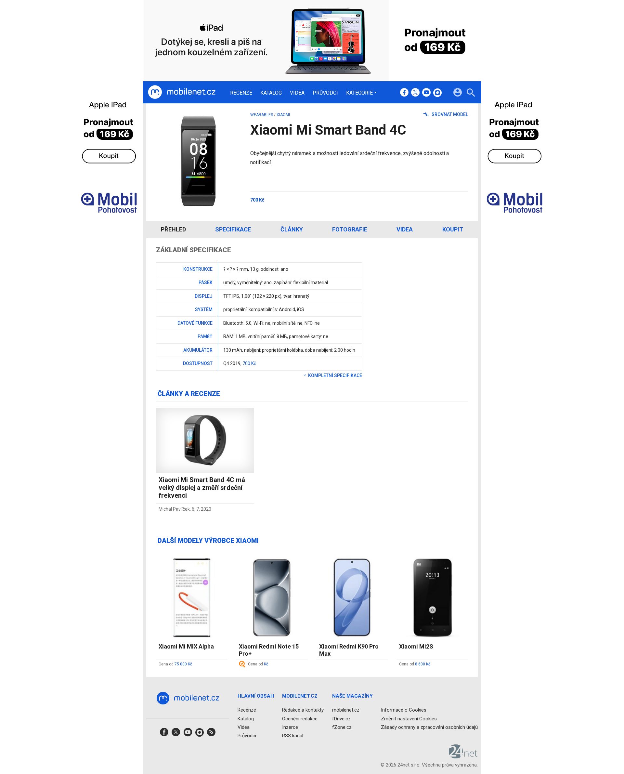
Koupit (452, 229)
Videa (297, 93)
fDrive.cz (341, 719)
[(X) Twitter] (415, 93)
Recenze (241, 93)
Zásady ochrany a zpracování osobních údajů (429, 727)
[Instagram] (437, 93)
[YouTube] (426, 93)
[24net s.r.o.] (463, 756)
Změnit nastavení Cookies (409, 719)
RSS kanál (292, 736)
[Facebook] (404, 93)
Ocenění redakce (300, 719)
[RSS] (211, 734)
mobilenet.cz (345, 710)
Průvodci (325, 93)
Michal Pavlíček (174, 509)
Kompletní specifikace (334, 375)
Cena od (175, 664)
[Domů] (181, 92)
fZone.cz (342, 727)
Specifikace (233, 229)
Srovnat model (449, 114)
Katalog (271, 93)
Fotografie (349, 229)
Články (291, 229)
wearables (261, 114)
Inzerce (290, 727)
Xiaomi (283, 114)
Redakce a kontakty (303, 710)
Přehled (173, 229)
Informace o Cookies (403, 710)
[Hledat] (470, 93)
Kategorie (359, 93)
